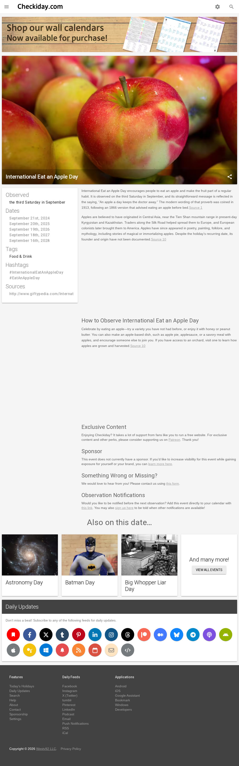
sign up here (124, 508)
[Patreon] (144, 634)
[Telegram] (193, 634)
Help (12, 700)
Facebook (69, 686)
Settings (15, 719)
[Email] (111, 650)
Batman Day (80, 582)
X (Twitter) (69, 695)
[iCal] (95, 650)
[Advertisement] (159, 278)
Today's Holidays (21, 686)
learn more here (160, 464)
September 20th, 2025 (29, 224)
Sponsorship (18, 714)
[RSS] (78, 650)
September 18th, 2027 (29, 235)
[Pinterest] (78, 634)
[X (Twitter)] (46, 634)
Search (14, 695)
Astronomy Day (24, 582)
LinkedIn (68, 709)
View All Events (209, 570)
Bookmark (122, 700)
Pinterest (68, 705)
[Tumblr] (62, 634)
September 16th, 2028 (29, 240)
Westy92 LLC (46, 749)
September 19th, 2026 (29, 229)
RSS (65, 728)
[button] (6, 6)
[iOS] (13, 650)
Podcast (68, 714)
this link (86, 508)
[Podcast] (209, 634)
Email (66, 719)
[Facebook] (29, 634)
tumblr (67, 700)
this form (172, 483)
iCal (65, 733)
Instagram (69, 691)
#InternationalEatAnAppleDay (36, 272)
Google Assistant (127, 695)
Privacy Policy (71, 749)
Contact (15, 709)
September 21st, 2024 (29, 218)
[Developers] (127, 650)
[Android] (225, 634)
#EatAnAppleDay (24, 278)
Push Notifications (75, 723)
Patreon (174, 439)
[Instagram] (111, 634)
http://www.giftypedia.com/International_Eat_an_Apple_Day (64, 294)
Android (121, 686)
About (13, 705)
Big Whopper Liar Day (145, 585)
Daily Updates (22, 607)
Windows (121, 705)
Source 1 (195, 207)
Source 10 (158, 239)
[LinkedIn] (95, 634)
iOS (117, 691)
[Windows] (46, 650)
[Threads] (127, 634)
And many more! (209, 559)
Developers (123, 709)
